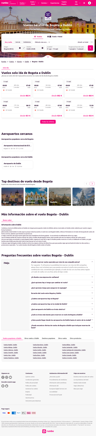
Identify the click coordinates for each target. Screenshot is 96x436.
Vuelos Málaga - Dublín (10, 347)
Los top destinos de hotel (81, 379)
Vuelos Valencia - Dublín (11, 350)
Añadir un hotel (83, 42)
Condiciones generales (32, 379)
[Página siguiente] (92, 183)
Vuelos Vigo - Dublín (10, 355)
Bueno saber (7, 220)
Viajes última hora (79, 386)
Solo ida (17, 42)
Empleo (28, 392)
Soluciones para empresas (33, 401)
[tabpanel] (48, 96)
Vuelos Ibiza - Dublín (39, 355)
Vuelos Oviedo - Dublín (39, 352)
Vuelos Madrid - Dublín (10, 344)
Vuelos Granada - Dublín (69, 355)
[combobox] (12, 48)
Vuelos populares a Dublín (12, 338)
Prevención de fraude (56, 395)
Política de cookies (31, 386)
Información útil (54, 386)
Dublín (27, 61)
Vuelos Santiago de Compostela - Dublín (74, 350)
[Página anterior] (86, 183)
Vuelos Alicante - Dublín (40, 347)
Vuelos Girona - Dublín (39, 358)
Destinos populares (48, 338)
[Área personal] (91, 3)
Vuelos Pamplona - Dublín (11, 358)
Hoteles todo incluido (80, 382)
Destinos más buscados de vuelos (83, 376)
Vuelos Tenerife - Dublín (11, 352)
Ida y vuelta (8, 42)
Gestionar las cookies (32, 389)
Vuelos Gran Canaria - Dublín (70, 352)
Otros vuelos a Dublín (31, 338)
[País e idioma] (84, 3)
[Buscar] (90, 48)
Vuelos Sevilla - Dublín (39, 350)
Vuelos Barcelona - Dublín (40, 344)
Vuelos (11, 61)
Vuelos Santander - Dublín (69, 347)
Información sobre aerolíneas (58, 382)
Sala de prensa (30, 398)
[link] (16, 88)
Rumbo (3, 61)
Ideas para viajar (78, 389)
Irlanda (19, 61)
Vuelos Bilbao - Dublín (68, 344)
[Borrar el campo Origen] (20, 48)
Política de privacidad (32, 382)
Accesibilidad (53, 392)
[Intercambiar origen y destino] (23, 47)
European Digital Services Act (58, 389)
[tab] (38, 36)
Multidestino (27, 42)
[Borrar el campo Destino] (42, 48)
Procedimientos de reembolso (58, 379)
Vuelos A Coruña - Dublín (69, 358)
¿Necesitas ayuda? (55, 376)
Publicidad (29, 395)
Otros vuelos (62, 338)
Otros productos (75, 338)
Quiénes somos (30, 376)
